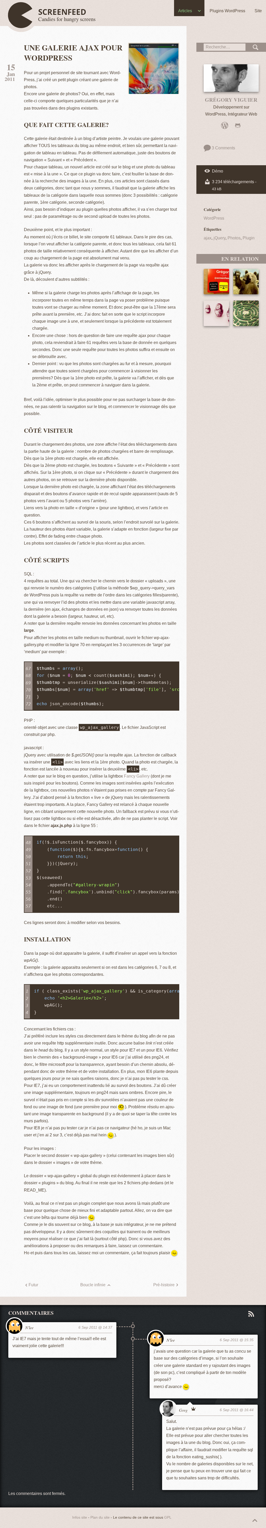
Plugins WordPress (227, 11)
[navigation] (133, 12)
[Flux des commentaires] (250, 1314)
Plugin (249, 238)
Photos (234, 238)
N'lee (29, 1327)
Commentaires (31, 1313)
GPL (167, 1517)
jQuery (219, 238)
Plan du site (100, 1517)
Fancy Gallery (137, 776)
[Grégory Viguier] (231, 78)
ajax (207, 238)
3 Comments (223, 148)
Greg (183, 1410)
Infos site (79, 1517)
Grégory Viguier (231, 100)
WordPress (214, 218)
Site (258, 11)
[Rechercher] (255, 47)
